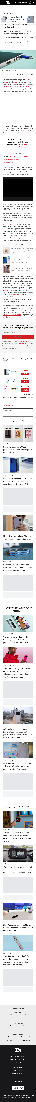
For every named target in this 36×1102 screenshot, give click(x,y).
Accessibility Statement (18, 1056)
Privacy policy (18, 1068)
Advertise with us (18, 1073)
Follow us (21, 74)
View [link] (25, 374)
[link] (7, 372)
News (31, 37)
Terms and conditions (18, 1065)
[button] (18, 371)
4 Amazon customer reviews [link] (17, 364)
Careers (18, 1076)
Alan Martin (8, 37)
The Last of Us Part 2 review (18, 156)
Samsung (18, 82)
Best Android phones (11, 160)
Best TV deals (9, 1040)
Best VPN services (26, 1018)
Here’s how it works (17, 42)
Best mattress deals (26, 1037)
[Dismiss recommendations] (34, 13)
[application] (18, 188)
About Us (18, 1062)
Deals (13, 8)
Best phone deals (9, 1037)
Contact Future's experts (18, 1059)
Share (7, 74)
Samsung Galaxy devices (26, 1014)
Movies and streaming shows (9, 1018)
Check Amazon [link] (25, 390)
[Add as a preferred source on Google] (18, 1088)
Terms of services (22, 341)
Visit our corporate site (22, 1095)
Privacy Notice (24, 343)
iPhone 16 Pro (9, 1014)
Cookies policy (18, 1070)
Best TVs (25, 1025)
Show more (27, 394)
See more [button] (18, 153)
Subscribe (24, 2)
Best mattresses (25, 1029)
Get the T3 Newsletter (27, 8)
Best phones (8, 163)
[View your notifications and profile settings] (16, 2)
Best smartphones (10, 1029)
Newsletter (30, 74)
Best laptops (11, 1025)
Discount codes (26, 1040)
